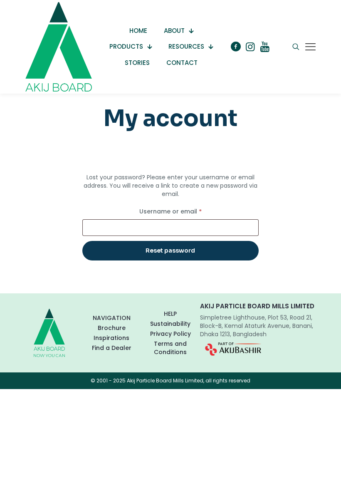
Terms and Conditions (170, 348)
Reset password (170, 250)
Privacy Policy (170, 334)
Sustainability (170, 324)
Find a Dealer (111, 348)
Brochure (112, 328)
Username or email (183, 211)
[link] (233, 349)
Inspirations (111, 338)
